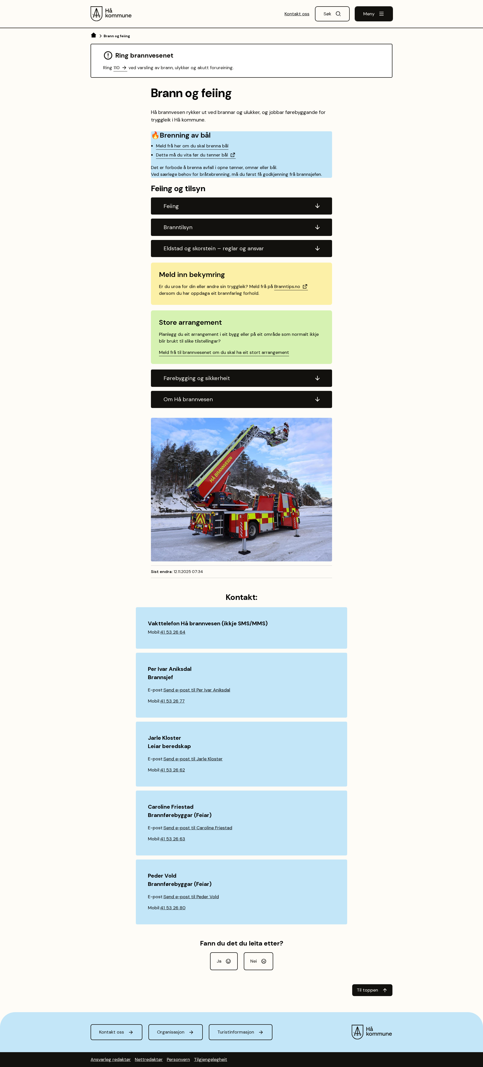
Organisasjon (170, 1032)
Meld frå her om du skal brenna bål (192, 146)
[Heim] (94, 36)
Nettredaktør (149, 1059)
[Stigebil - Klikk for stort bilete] (241, 490)
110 (116, 68)
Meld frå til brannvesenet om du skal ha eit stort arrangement (224, 352)
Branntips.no (287, 286)
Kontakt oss (297, 14)
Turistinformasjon (235, 1032)
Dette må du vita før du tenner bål (192, 155)
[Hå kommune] (111, 13)
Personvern (178, 1059)
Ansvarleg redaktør (111, 1059)
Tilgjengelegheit (210, 1059)
